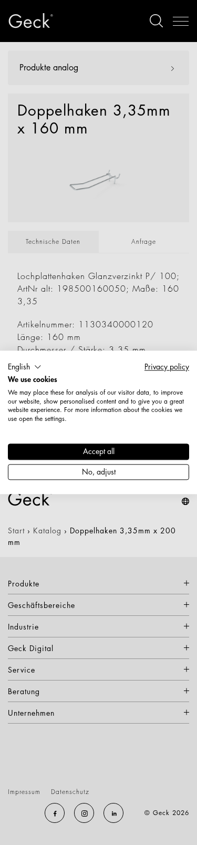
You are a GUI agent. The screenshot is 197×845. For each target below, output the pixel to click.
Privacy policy (166, 367)
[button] (25, 366)
